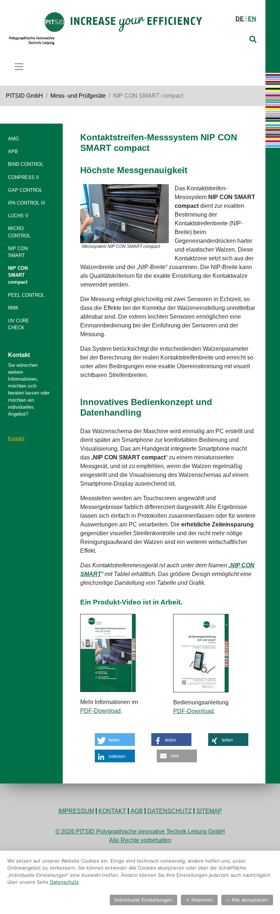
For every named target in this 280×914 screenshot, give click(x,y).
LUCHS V (18, 215)
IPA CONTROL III (26, 203)
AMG (13, 138)
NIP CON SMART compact (18, 275)
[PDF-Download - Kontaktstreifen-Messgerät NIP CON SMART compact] (108, 653)
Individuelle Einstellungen (143, 900)
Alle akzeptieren (247, 900)
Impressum (76, 811)
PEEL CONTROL (26, 295)
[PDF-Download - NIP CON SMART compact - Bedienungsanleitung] (201, 653)
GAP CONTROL (25, 190)
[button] (115, 739)
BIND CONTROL (25, 164)
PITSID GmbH (24, 96)
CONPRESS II (23, 177)
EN (252, 19)
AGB (137, 811)
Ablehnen (199, 900)
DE (240, 19)
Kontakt (16, 438)
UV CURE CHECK (18, 324)
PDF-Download (100, 711)
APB (13, 151)
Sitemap (209, 811)
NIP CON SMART (18, 252)
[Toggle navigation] (19, 66)
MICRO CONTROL (19, 232)
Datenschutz (169, 811)
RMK (13, 308)
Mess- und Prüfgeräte (78, 96)
